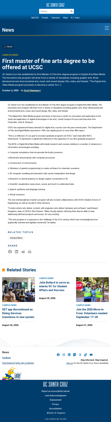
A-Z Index (75, 18)
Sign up (69, 363)
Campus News (16, 238)
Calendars (55, 18)
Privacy (55, 404)
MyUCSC (35, 18)
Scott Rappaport (32, 90)
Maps (65, 18)
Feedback (6, 357)
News (8, 30)
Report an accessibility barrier (55, 391)
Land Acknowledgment (55, 395)
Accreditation (55, 408)
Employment (55, 400)
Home (9, 47)
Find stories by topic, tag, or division (18, 363)
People (45, 18)
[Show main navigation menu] (107, 28)
